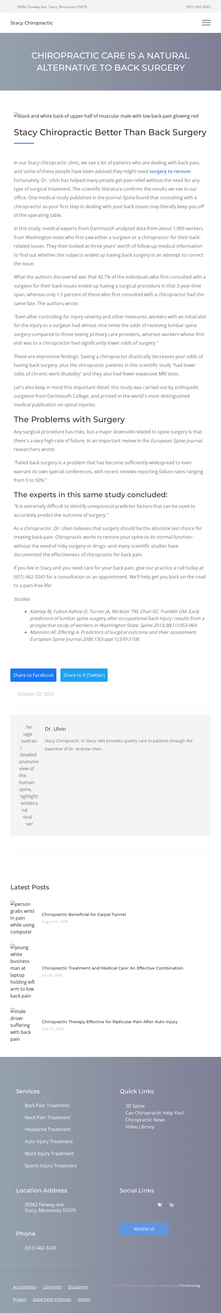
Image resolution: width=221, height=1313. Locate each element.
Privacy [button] (19, 1299)
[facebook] (135, 1205)
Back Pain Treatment (47, 1105)
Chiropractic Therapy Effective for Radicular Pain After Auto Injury (110, 1021)
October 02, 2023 (35, 694)
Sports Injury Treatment (51, 1166)
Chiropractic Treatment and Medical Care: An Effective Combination (112, 968)
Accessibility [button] (25, 1287)
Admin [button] (84, 1299)
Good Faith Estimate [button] (52, 1299)
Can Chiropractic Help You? (154, 1113)
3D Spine (135, 1106)
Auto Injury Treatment (49, 1142)
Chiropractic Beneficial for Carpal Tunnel (84, 914)
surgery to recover (170, 171)
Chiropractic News (145, 1120)
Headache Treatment (48, 1129)
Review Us (144, 1229)
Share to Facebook (33, 675)
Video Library (139, 1127)
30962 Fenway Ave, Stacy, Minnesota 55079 (51, 6)
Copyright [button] (52, 1287)
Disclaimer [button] (78, 1287)
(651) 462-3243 (198, 6)
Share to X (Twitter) (84, 675)
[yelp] (148, 1205)
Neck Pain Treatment (47, 1118)
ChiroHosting (189, 1285)
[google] (122, 1205)
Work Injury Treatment (49, 1154)
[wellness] (171, 1205)
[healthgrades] (160, 1205)
